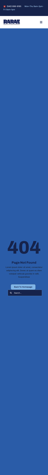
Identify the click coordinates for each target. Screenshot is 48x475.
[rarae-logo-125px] (11, 20)
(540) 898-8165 (14, 6)
